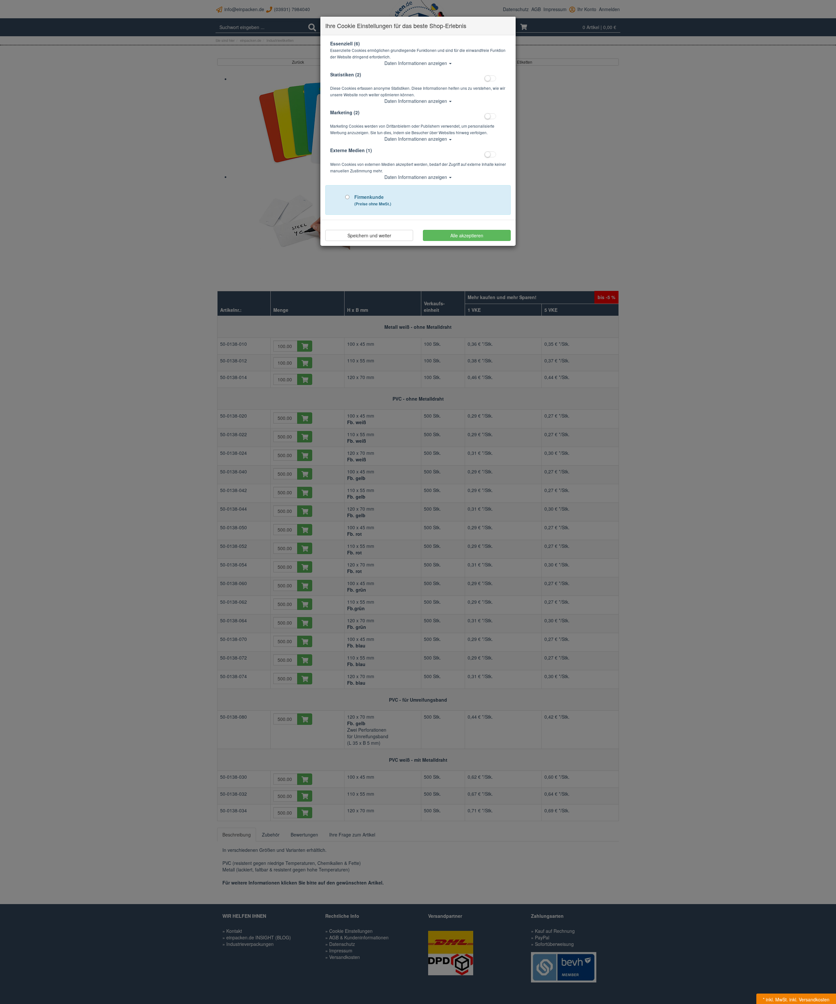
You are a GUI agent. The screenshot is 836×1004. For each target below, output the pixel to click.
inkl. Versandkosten (809, 999)
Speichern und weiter (369, 235)
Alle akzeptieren (466, 235)
